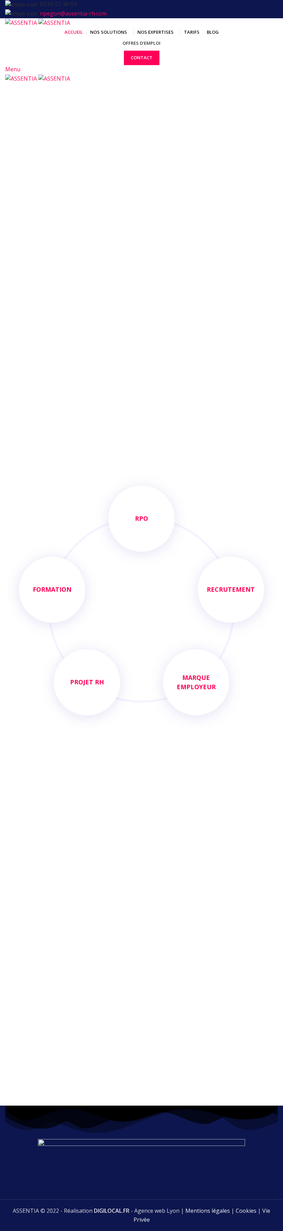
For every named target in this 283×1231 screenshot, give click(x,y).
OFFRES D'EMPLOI (141, 43)
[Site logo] (21, 22)
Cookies (246, 1210)
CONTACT (142, 57)
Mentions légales (207, 1210)
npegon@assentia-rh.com (73, 13)
